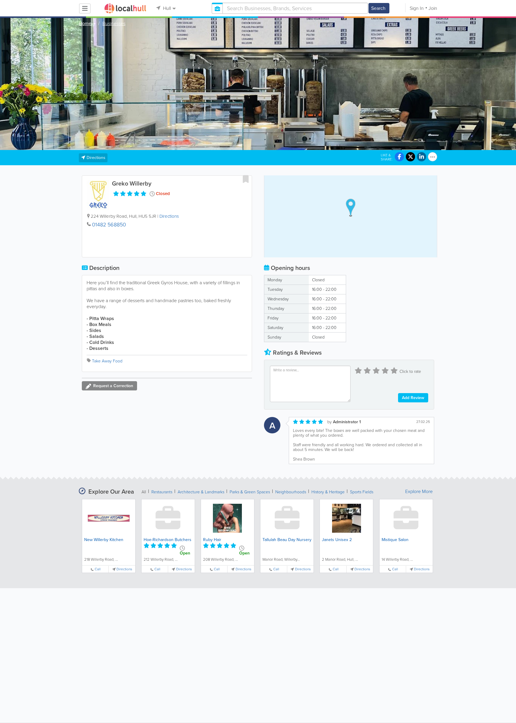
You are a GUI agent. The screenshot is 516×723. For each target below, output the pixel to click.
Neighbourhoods (290, 492)
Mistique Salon (395, 540)
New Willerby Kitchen (103, 540)
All (144, 492)
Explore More (419, 491)
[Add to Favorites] (246, 179)
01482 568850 (109, 224)
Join (433, 8)
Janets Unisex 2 (337, 540)
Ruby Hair (212, 540)
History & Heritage (328, 492)
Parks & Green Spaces (250, 492)
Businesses (113, 23)
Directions (169, 216)
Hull (166, 8)
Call (98, 569)
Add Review (413, 398)
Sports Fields (361, 492)
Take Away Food (107, 361)
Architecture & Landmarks (201, 492)
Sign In (417, 8)
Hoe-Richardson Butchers (167, 540)
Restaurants (161, 492)
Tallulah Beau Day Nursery (286, 540)
